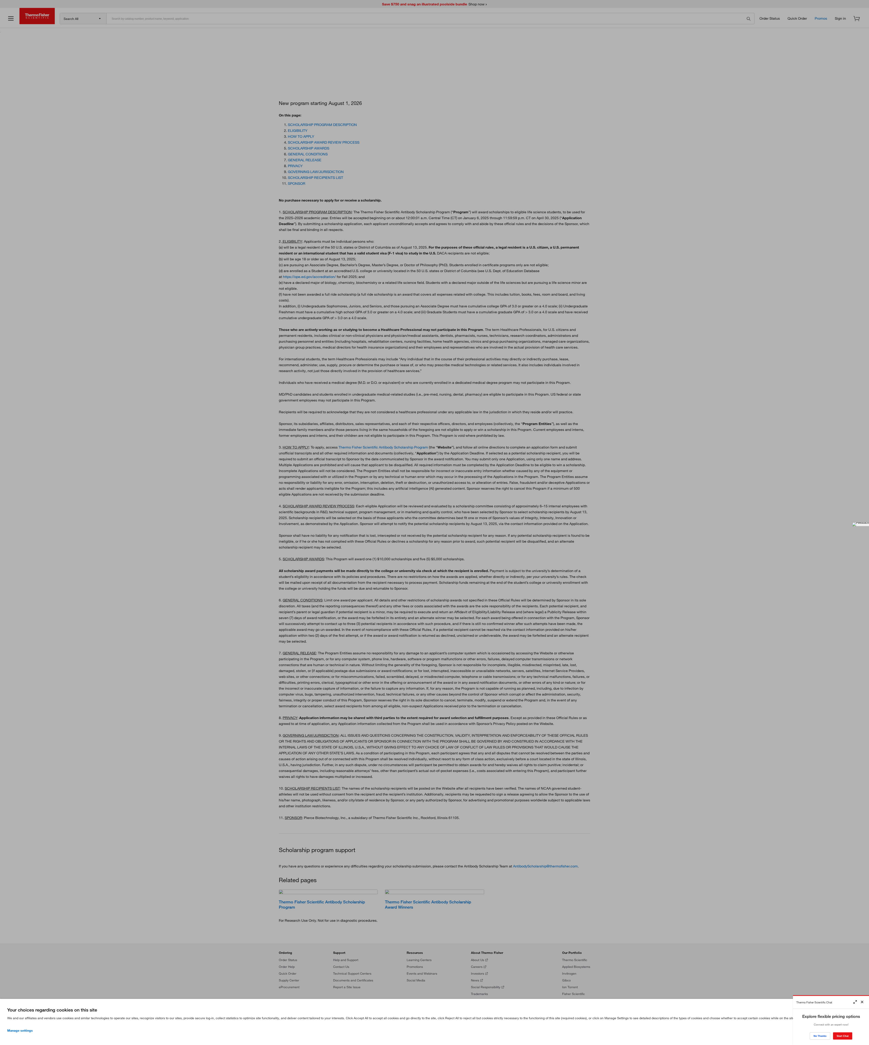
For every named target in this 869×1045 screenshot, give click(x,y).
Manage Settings (20, 1030)
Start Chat (843, 1036)
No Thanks (820, 1036)
